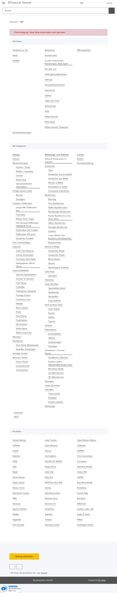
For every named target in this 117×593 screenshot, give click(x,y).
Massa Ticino (18, 488)
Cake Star (49, 472)
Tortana (48, 519)
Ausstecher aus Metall (58, 178)
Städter (16, 514)
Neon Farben (22, 308)
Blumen (19, 195)
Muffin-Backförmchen (57, 207)
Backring (52, 199)
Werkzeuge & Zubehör (58, 267)
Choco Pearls (22, 361)
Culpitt (15, 451)
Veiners (51, 263)
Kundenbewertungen (22, 132)
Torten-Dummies (52, 385)
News (15, 55)
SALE (16, 417)
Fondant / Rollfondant (22, 203)
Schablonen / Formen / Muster (55, 351)
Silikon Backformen (56, 223)
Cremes (19, 175)
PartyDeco (81, 488)
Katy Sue (49, 477)
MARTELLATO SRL (53, 482)
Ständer (51, 338)
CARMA (80, 451)
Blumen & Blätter (55, 182)
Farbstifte (20, 287)
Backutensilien (54, 242)
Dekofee (16, 456)
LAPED (80, 477)
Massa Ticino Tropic (25, 219)
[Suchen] (112, 11)
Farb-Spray (21, 283)
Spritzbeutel (53, 292)
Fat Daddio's (50, 456)
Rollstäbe (52, 398)
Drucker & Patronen (25, 279)
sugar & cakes (83, 514)
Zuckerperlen (22, 370)
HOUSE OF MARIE (53, 461)
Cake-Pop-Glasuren (25, 251)
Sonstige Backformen (57, 227)
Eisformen (49, 280)
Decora (48, 451)
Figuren (51, 321)
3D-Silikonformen (56, 377)
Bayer (15, 472)
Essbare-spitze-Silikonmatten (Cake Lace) (60, 363)
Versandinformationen (55, 85)
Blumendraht (54, 259)
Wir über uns (50, 69)
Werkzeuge (50, 406)
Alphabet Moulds (84, 466)
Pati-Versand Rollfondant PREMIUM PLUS (27, 224)
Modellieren (18, 341)
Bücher (80, 159)
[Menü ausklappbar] (3, 2)
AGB (47, 111)
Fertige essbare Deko (22, 191)
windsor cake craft (85, 509)
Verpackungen (54, 342)
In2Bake (16, 445)
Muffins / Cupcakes (24, 171)
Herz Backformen (56, 203)
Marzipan (17, 337)
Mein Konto (50, 122)
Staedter (49, 514)
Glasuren (17, 247)
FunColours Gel (23, 299)
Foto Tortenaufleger (21, 242)
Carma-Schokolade (24, 255)
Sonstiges (20, 199)
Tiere (50, 170)
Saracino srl (50, 503)
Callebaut (81, 445)
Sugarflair (17, 519)
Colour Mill (82, 472)
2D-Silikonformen (56, 373)
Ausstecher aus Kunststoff (60, 174)
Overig (48, 488)
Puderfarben (21, 320)
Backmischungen (20, 163)
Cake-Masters (51, 445)
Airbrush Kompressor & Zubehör (55, 160)
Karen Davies (19, 477)
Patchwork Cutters (21, 493)
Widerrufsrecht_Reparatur (56, 127)
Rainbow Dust (51, 498)
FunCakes (20, 214)
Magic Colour (19, 482)
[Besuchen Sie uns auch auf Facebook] (12, 566)
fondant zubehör (55, 402)
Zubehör (52, 231)
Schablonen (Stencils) (58, 357)
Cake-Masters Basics (86, 440)
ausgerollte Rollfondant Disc (26, 209)
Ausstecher (50, 166)
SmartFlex (49, 509)
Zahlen (51, 317)
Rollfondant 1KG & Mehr (27, 230)
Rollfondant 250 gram (26, 234)
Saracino (17, 503)
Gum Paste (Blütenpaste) (27, 345)
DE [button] (82, 3)
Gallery (48, 95)
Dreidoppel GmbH (85, 525)
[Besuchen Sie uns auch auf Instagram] (19, 566)
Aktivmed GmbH (52, 525)
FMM (15, 461)
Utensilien (52, 276)
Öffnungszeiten (84, 50)
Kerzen (51, 313)
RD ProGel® (21, 324)
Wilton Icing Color (24, 332)
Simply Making (19, 440)
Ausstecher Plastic (56, 255)
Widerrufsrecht (51, 116)
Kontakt (16, 60)
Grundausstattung (85, 163)
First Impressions (85, 456)
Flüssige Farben (23, 295)
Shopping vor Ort (20, 50)
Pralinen (48, 325)
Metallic (19, 303)
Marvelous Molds (56, 369)
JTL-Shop (102, 580)
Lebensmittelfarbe (21, 270)
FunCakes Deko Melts (26, 259)
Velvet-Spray (21, 328)
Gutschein (18, 412)
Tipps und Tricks (52, 101)
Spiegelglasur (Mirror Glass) (25, 264)
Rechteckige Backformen (59, 211)
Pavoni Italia (82, 493)
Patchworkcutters (52, 493)
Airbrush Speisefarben (26, 274)
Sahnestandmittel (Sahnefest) (24, 185)
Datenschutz (50, 106)
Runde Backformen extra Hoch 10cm (59, 217)
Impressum (50, 90)
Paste (18, 312)
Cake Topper (54, 309)
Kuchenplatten (54, 334)
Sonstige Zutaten (20, 353)
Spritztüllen (53, 296)
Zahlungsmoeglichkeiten (56, 74)
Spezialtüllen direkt (56, 288)
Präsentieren (50, 329)
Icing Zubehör (54, 300)
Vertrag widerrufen (24, 556)
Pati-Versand (18, 525)
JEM (15, 466)
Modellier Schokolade (25, 349)
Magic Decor (50, 466)
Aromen (16, 159)
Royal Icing (21, 179)
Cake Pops (50, 271)
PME (15, 498)
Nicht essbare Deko (53, 305)
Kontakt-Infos (51, 55)
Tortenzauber (54, 394)
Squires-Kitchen (20, 509)
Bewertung (50, 50)
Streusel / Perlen (20, 357)
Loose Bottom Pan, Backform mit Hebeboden (59, 237)
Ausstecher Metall (56, 251)
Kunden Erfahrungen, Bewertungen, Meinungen (56, 62)
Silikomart (81, 503)
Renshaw (81, 498)
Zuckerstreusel (22, 366)
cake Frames (51, 440)
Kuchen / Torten (23, 167)
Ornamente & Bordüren (58, 191)
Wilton (80, 519)
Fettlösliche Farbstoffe (26, 291)
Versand (44, 573)
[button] (91, 3)
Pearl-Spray (21, 316)
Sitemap (48, 79)
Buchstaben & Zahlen (58, 187)
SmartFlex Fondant (24, 238)
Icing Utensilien (51, 284)
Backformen (50, 195)
